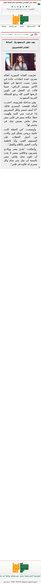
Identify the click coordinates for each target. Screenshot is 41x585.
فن (31, 35)
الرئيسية (37, 576)
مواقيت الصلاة (20, 522)
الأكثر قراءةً (20, 354)
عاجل (22, 26)
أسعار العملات (20, 408)
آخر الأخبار (20, 184)
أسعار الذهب (20, 448)
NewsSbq (32, 556)
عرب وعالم (13, 26)
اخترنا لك (20, 279)
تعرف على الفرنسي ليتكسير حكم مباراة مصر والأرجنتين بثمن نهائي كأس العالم (20, 4)
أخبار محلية (31, 26)
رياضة (4, 26)
